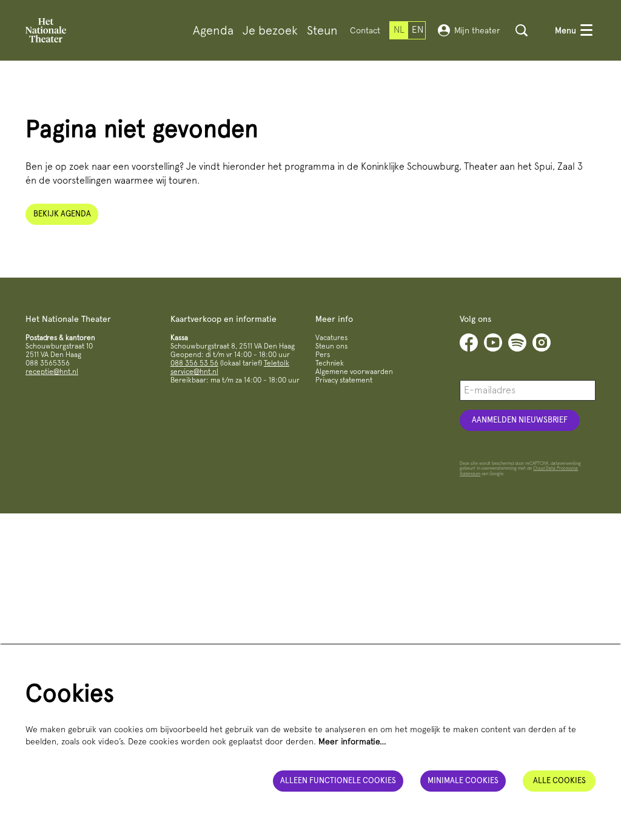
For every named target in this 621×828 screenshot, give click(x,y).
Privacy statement (343, 380)
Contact (365, 30)
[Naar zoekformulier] (521, 30)
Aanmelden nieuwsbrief (520, 419)
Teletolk (276, 363)
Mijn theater (477, 30)
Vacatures (331, 337)
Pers (322, 354)
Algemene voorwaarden (354, 371)
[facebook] (469, 342)
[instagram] (541, 342)
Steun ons (331, 346)
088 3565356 (47, 363)
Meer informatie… (352, 741)
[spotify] (517, 342)
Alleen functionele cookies (338, 780)
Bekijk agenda (62, 213)
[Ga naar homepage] (45, 30)
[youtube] (493, 342)
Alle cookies (559, 780)
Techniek (329, 363)
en (417, 29)
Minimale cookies (463, 780)
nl (399, 29)
